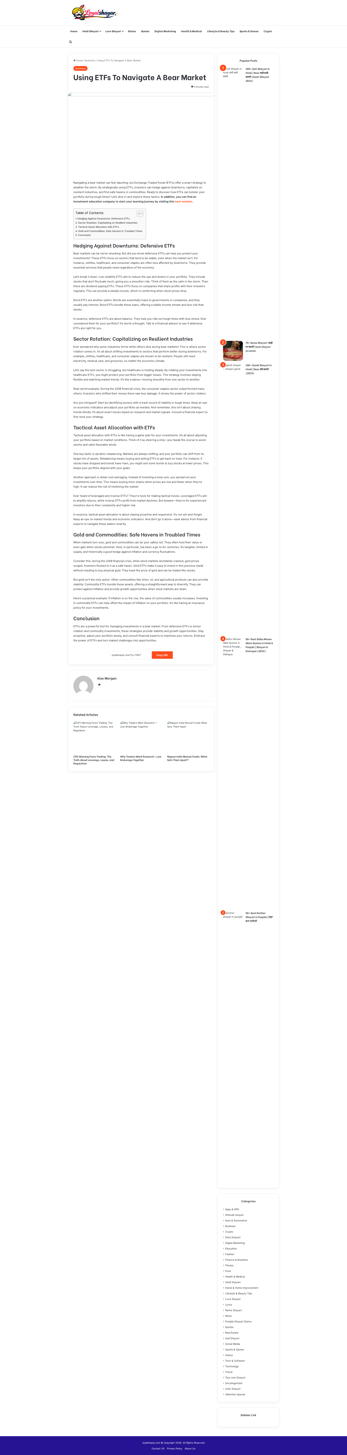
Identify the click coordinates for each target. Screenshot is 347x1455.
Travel (228, 1372)
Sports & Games (249, 31)
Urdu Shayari (232, 1388)
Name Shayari (233, 1310)
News (228, 1315)
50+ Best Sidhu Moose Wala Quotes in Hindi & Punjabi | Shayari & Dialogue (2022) (259, 645)
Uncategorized (233, 1383)
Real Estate (231, 1332)
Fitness (229, 1265)
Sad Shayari (232, 1338)
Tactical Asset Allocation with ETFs (98, 226)
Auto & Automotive (236, 1220)
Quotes (145, 31)
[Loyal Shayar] (95, 13)
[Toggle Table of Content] (138, 213)
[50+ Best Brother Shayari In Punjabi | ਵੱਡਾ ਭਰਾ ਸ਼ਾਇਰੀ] (233, 1047)
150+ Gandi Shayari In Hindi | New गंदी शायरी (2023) (259, 369)
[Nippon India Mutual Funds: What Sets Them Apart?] (188, 737)
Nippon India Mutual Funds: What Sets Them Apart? (187, 758)
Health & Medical (191, 31)
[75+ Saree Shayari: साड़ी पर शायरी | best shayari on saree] (233, 351)
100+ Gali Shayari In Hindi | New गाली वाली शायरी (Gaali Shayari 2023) (258, 75)
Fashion (229, 1254)
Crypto (268, 31)
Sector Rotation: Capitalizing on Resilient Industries (107, 222)
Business (90, 60)
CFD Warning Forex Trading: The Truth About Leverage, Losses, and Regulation (93, 759)
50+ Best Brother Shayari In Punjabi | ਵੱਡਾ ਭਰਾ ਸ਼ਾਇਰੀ (259, 917)
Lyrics (228, 1304)
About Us (190, 1448)
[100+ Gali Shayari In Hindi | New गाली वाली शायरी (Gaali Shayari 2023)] (233, 202)
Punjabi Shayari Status (238, 1321)
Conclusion (84, 235)
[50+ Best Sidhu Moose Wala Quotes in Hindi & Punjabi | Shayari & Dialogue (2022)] (233, 773)
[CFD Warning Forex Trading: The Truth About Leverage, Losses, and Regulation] (94, 737)
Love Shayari (113, 31)
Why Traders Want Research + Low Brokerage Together (140, 758)
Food (228, 1271)
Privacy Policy (174, 1448)
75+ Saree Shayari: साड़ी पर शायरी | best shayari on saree (259, 346)
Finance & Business (236, 1259)
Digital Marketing (165, 31)
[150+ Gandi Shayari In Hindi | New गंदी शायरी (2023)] (233, 499)
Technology (232, 1366)
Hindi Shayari (90, 31)
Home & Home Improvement (241, 1287)
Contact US (158, 1448)
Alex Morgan (107, 678)
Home (73, 31)
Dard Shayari (232, 1237)
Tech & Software (235, 1360)
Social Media (232, 1343)
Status (132, 31)
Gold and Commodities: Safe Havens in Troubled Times (110, 231)
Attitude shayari (234, 1214)
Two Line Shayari (235, 1377)
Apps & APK (232, 1209)
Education (231, 1248)
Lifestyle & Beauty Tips (221, 31)
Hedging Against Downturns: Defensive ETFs (104, 218)
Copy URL (162, 655)
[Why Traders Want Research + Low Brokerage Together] (141, 737)
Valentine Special (235, 1394)
